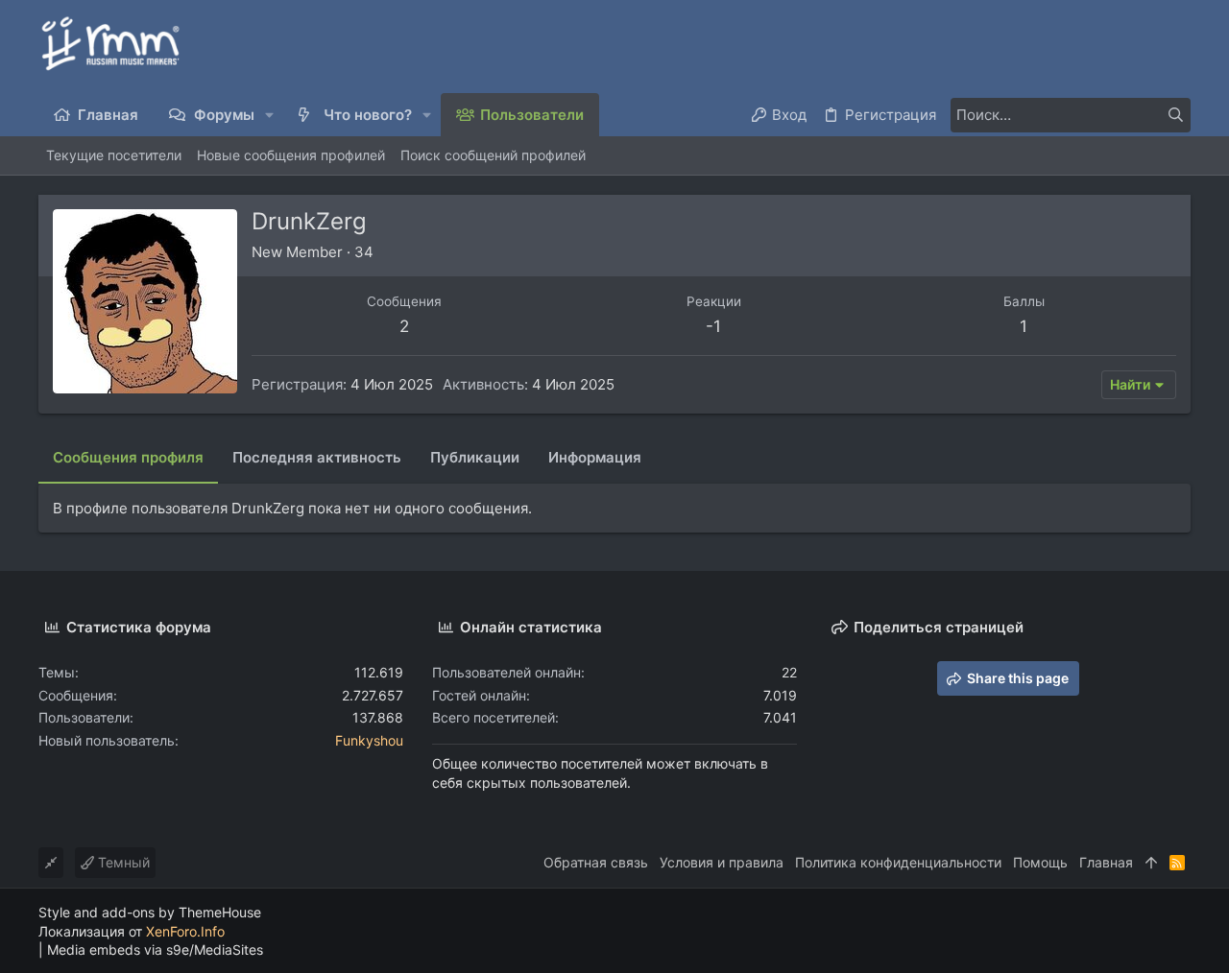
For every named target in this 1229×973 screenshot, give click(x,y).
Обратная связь (595, 862)
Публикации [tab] (474, 457)
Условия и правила (721, 862)
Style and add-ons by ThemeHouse (149, 912)
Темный (122, 862)
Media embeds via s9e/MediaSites (155, 949)
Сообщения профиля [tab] (128, 457)
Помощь (1040, 862)
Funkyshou (369, 740)
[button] (270, 114)
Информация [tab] (594, 457)
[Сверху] (1151, 862)
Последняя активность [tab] (316, 457)
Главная (1106, 862)
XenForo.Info (185, 931)
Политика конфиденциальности (898, 862)
